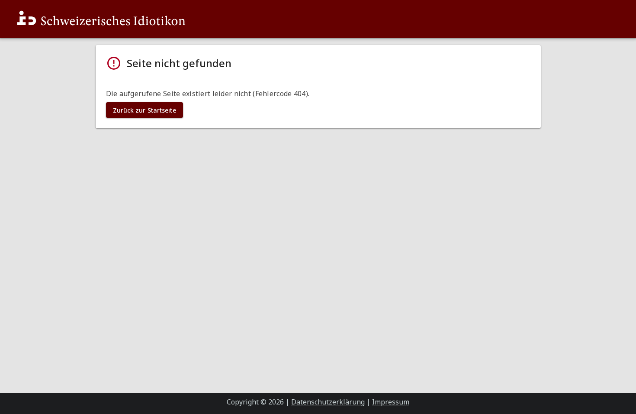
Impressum (390, 402)
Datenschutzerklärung (328, 402)
